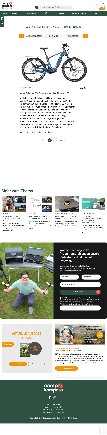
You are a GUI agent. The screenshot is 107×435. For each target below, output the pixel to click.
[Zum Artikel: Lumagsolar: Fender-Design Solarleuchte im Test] (67, 204)
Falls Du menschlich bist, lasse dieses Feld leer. (77, 304)
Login (103, 3)
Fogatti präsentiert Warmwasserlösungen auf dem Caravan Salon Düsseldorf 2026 (91, 219)
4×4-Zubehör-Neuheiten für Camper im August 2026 (39, 217)
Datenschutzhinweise (86, 301)
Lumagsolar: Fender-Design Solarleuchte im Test (65, 217)
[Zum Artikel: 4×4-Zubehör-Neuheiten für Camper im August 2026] (40, 204)
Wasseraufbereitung (88, 213)
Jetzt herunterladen (66, 368)
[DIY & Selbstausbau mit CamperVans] (80, 334)
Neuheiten (6, 213)
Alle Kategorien (12, 13)
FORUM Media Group (69, 418)
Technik (61, 13)
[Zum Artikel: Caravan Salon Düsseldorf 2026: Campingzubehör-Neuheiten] (14, 204)
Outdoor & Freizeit (79, 13)
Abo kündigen (47, 410)
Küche (47, 13)
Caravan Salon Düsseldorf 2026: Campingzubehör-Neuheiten (12, 218)
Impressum (60, 412)
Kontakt (46, 407)
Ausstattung (31, 13)
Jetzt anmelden (78, 292)
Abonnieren (36, 364)
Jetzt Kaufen (18, 364)
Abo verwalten (58, 407)
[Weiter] (85, 36)
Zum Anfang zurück (34, 36)
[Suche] (36, 7)
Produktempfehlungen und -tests (66, 213)
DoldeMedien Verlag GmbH (52, 418)
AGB (47, 404)
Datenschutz (60, 410)
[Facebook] (2, 19)
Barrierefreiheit (48, 412)
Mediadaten (57, 404)
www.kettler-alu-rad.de (41, 133)
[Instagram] (55, 398)
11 (57, 36)
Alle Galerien (73, 36)
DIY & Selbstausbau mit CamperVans (69, 351)
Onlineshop (99, 13)
